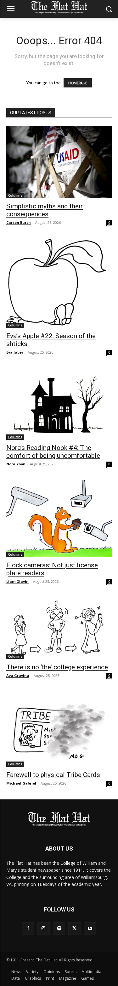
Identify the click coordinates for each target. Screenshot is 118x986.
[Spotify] (59, 928)
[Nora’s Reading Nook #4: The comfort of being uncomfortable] (59, 404)
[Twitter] (74, 928)
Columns (15, 195)
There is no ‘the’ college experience (57, 667)
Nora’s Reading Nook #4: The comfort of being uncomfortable (53, 451)
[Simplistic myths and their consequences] (59, 162)
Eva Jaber (14, 352)
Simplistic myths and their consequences (44, 210)
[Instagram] (43, 928)
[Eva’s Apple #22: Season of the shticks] (59, 283)
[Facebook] (28, 928)
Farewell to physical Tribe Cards (53, 775)
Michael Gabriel (21, 783)
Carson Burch (18, 222)
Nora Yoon (15, 464)
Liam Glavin (17, 581)
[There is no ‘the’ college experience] (59, 628)
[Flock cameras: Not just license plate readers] (59, 518)
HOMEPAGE (77, 83)
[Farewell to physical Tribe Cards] (59, 729)
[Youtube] (90, 928)
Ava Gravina (17, 675)
